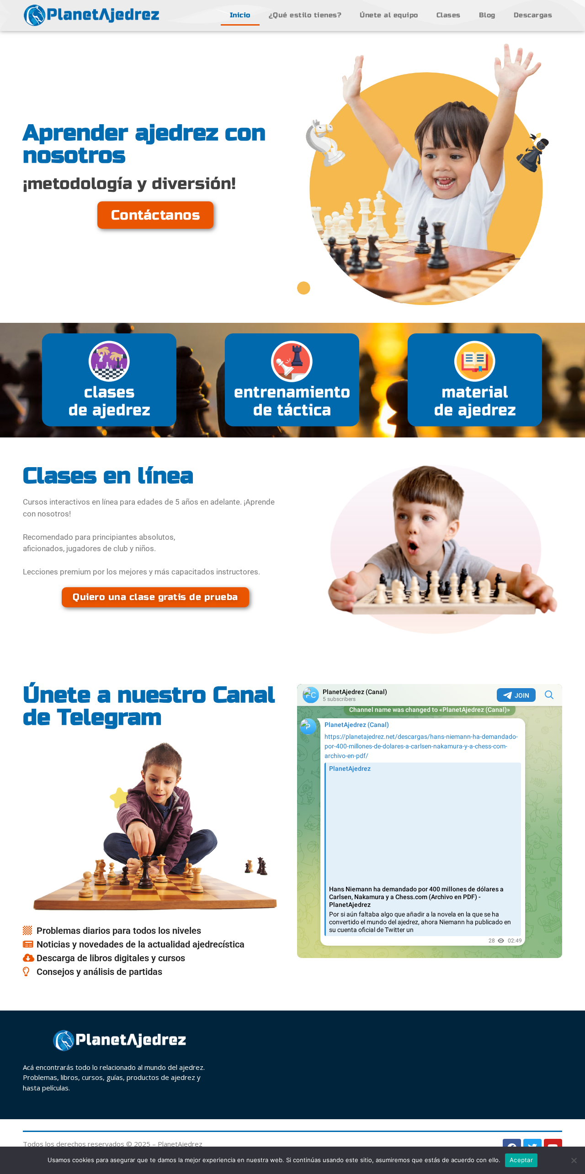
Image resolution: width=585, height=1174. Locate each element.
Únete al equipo (389, 15)
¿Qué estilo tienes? (305, 15)
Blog (487, 15)
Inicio (240, 15)
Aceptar (521, 1159)
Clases (448, 15)
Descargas (533, 15)
